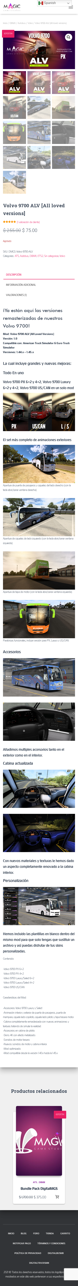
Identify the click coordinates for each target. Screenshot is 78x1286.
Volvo (30, 23)
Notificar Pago (22, 1243)
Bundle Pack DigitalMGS (39, 1188)
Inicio (5, 23)
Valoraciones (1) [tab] (16, 295)
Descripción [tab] (13, 274)
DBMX (13, 23)
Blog (24, 1233)
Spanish (49, 3)
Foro (36, 1233)
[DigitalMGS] (13, 7)
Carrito (65, 1233)
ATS (17, 255)
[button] (68, 37)
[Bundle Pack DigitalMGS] (39, 1141)
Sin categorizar (51, 255)
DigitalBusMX (56, 1253)
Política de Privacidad (27, 1253)
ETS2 (40, 255)
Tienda (50, 1233)
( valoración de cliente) (28, 222)
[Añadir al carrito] (57, 1197)
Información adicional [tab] (21, 284)
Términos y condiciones (51, 1243)
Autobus (22, 23)
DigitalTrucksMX (39, 1262)
